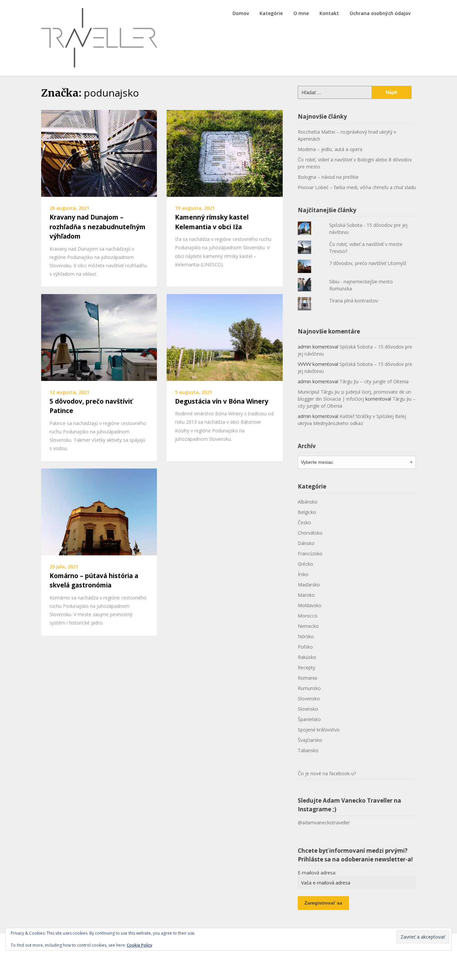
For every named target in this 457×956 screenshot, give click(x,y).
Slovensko (309, 698)
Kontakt (329, 13)
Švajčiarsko (310, 740)
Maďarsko (309, 584)
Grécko (305, 564)
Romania (307, 678)
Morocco (307, 615)
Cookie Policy (139, 945)
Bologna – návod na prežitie (328, 177)
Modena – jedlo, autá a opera (330, 149)
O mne (301, 13)
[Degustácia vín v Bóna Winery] (224, 336)
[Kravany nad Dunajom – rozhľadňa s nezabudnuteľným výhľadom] (99, 152)
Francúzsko (310, 553)
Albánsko (307, 502)
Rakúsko (307, 657)
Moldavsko (310, 605)
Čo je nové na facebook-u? (327, 773)
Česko (304, 522)
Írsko (303, 574)
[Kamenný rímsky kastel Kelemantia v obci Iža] (224, 152)
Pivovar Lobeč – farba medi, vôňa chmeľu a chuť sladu (357, 187)
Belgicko (307, 512)
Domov (241, 13)
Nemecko (308, 626)
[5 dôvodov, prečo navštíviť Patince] (99, 336)
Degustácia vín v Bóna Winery (221, 401)
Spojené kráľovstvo (319, 729)
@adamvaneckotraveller (324, 822)
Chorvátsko (310, 533)
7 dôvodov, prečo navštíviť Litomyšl (367, 263)
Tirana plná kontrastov (353, 300)
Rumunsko (309, 688)
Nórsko (306, 636)
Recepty (306, 667)
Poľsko (305, 647)
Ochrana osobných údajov (380, 13)
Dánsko (306, 543)
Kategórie (271, 13)
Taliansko (308, 750)
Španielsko (309, 719)
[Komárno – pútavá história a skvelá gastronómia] (99, 511)
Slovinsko (308, 709)
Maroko (306, 595)
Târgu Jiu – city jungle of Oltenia (374, 381)
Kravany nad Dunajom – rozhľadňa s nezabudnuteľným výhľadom (98, 227)
